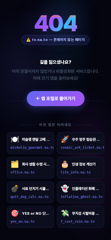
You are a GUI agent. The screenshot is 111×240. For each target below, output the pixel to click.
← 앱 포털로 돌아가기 (55, 98)
